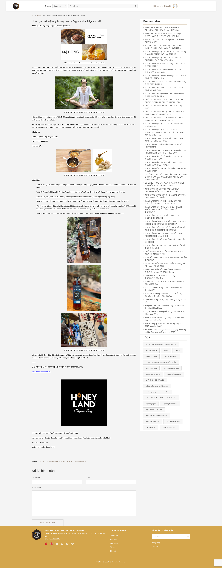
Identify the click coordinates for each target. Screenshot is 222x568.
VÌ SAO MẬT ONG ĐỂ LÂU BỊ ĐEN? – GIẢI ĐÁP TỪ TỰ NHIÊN (165, 41)
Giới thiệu (113, 539)
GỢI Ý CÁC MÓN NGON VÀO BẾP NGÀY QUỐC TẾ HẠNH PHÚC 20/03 (165, 265)
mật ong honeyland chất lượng (157, 386)
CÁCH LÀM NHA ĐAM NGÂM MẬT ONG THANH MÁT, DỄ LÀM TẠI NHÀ (165, 77)
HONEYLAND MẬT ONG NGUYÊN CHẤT (161, 362)
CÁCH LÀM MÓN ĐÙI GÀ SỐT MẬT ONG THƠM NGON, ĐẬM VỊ (165, 169)
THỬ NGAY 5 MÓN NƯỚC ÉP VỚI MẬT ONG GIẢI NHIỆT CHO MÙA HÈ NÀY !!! (164, 119)
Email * (89, 477)
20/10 (177, 350)
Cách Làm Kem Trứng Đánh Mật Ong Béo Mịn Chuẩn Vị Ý (164, 289)
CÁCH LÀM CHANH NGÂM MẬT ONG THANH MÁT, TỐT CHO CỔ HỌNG (164, 139)
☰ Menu (48, 6)
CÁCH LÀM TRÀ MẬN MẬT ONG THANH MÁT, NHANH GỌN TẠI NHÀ (164, 95)
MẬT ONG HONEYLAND (155, 380)
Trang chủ (114, 535)
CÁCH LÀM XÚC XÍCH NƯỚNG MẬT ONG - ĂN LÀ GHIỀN (165, 241)
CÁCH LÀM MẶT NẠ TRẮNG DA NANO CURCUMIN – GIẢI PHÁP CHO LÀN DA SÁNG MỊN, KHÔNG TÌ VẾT (164, 132)
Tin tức (112, 547)
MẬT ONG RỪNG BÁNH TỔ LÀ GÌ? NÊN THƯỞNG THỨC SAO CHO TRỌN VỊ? (162, 190)
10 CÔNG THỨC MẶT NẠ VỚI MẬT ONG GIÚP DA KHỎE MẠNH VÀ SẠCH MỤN (165, 184)
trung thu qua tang (169, 427)
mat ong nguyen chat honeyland (157, 392)
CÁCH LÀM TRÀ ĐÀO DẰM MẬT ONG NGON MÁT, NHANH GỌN (164, 89)
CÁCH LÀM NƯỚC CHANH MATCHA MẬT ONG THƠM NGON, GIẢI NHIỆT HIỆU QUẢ (165, 151)
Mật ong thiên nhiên (170, 404)
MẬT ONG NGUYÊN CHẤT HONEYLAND (161, 398)
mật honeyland (151, 368)
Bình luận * (36, 488)
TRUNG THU (150, 427)
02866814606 (58, 539)
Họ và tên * (36, 477)
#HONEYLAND (80, 461)
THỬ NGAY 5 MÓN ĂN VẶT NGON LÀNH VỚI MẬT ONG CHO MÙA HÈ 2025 (164, 113)
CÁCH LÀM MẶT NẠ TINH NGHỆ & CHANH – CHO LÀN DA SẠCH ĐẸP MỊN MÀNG (164, 202)
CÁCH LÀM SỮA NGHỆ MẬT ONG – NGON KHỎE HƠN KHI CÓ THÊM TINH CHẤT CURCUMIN (163, 209)
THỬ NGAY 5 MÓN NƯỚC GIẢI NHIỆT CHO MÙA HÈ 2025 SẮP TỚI (163, 253)
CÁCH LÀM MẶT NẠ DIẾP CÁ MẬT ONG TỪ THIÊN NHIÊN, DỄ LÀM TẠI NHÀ (164, 59)
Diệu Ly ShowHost (170, 356)
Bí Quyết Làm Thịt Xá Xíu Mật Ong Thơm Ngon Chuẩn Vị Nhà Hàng (164, 307)
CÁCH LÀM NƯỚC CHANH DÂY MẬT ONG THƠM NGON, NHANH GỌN (163, 235)
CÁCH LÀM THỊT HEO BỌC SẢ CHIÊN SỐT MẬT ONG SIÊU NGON (166, 247)
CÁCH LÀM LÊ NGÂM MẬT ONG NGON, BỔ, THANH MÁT (164, 145)
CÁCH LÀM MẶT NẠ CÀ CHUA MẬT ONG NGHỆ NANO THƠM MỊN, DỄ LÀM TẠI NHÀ (165, 53)
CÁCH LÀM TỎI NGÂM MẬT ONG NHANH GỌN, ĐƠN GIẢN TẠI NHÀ (165, 83)
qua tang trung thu (152, 421)
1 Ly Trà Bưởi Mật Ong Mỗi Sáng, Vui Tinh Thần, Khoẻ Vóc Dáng (165, 313)
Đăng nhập (158, 6)
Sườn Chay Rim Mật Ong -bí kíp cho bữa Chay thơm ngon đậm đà (164, 319)
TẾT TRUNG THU (173, 421)
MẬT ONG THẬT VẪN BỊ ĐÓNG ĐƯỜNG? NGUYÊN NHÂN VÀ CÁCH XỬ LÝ (163, 271)
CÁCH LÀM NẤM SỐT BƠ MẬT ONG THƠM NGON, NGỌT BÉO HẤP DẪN (163, 163)
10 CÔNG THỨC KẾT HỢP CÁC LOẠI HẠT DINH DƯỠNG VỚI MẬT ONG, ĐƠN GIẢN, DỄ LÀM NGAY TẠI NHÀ (166, 176)
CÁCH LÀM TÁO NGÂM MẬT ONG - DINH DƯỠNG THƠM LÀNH (162, 217)
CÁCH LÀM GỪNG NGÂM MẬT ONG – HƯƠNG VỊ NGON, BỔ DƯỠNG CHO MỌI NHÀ (165, 223)
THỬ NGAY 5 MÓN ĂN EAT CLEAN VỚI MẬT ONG (164, 107)
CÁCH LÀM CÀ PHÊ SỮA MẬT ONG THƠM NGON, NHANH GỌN (163, 157)
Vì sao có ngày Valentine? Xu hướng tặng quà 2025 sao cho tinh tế (164, 325)
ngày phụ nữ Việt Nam (154, 410)
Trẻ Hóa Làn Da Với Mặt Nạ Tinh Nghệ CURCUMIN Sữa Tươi (161, 277)
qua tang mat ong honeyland (156, 415)
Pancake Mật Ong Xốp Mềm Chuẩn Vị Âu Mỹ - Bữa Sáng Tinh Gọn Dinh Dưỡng (164, 295)
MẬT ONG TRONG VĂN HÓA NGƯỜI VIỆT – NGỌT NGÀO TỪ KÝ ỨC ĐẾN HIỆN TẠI (164, 35)
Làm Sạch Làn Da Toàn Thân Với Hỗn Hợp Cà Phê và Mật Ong (164, 283)
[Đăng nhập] (175, 6)
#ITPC (166, 350)
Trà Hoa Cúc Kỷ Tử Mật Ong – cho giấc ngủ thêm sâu (165, 301)
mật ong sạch (151, 404)
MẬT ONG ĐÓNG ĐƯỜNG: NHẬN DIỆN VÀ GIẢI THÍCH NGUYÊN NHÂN (165, 196)
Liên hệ (113, 551)
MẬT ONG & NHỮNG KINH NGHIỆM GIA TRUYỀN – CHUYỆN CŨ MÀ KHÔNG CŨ (162, 29)
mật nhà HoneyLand (171, 368)
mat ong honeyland (174, 374)
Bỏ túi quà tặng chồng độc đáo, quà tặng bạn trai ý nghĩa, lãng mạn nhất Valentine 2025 (165, 331)
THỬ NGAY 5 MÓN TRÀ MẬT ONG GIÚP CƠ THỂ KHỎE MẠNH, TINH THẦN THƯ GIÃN (164, 101)
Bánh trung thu (151, 356)
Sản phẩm (114, 543)
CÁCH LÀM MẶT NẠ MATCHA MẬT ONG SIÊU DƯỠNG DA (164, 125)
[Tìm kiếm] (135, 6)
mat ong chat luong (153, 374)
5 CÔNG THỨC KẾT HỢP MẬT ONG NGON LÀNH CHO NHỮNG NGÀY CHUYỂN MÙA (163, 47)
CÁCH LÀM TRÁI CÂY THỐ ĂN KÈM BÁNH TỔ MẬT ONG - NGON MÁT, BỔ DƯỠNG (165, 229)
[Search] (188, 536)
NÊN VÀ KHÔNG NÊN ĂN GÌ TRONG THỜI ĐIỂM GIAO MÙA (166, 259)
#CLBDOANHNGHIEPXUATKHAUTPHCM (56, 461)
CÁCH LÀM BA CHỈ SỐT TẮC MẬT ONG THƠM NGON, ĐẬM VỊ (165, 65)
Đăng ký (167, 6)
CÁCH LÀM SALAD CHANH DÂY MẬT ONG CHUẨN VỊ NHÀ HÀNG (163, 71)
